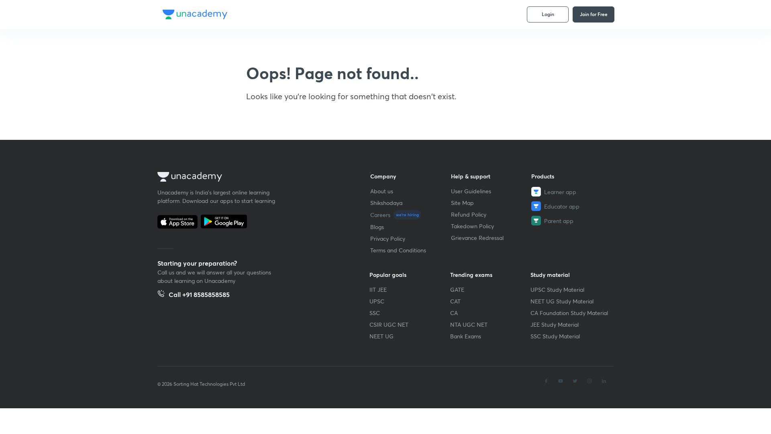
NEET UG (381, 336)
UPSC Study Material (557, 289)
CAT (455, 301)
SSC (374, 313)
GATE (457, 289)
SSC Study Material (555, 336)
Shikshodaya (386, 203)
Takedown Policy (472, 226)
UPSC (376, 301)
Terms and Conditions (398, 250)
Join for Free (594, 14)
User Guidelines (471, 191)
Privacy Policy (387, 238)
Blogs (377, 227)
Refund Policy (468, 214)
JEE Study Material (554, 324)
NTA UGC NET (468, 324)
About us (381, 191)
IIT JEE (378, 289)
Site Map (462, 203)
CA (454, 313)
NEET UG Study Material (562, 301)
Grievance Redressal (477, 238)
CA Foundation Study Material (569, 313)
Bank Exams (465, 336)
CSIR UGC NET (388, 324)
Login (548, 14)
